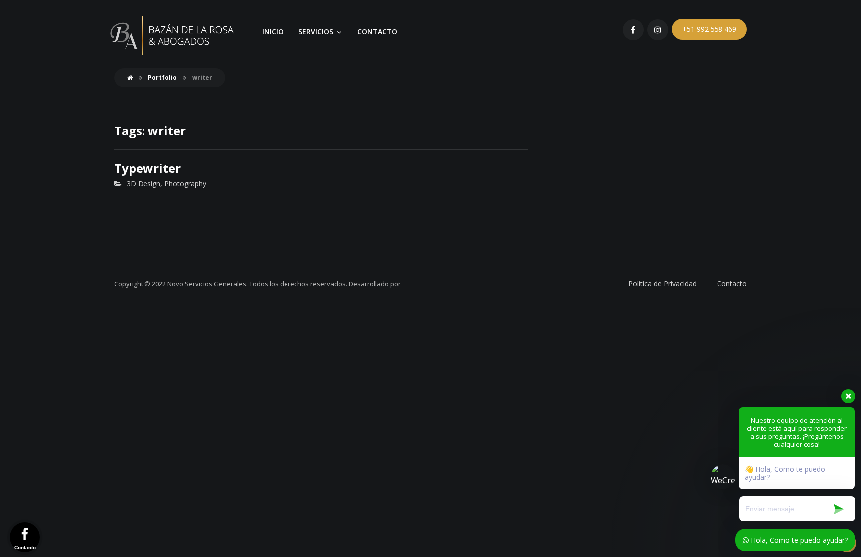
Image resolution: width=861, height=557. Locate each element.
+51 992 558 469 (709, 29)
